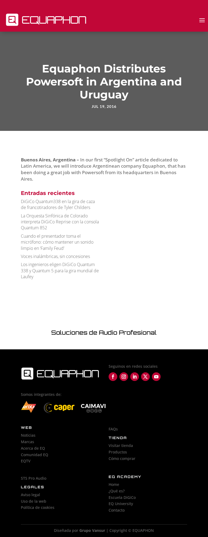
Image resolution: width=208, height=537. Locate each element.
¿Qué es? (117, 490)
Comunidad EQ (34, 454)
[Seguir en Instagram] (123, 376)
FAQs (113, 429)
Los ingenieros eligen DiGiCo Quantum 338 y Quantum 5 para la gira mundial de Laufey (60, 270)
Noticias (28, 435)
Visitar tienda (121, 445)
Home (114, 484)
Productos (118, 452)
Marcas (27, 441)
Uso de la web (33, 501)
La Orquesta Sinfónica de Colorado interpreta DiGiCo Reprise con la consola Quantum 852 (60, 222)
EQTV (26, 460)
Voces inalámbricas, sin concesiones (55, 256)
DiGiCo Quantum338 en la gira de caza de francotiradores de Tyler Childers (58, 204)
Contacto (117, 510)
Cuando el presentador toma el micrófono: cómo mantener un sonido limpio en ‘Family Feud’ (57, 242)
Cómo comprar (122, 458)
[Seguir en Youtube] (156, 376)
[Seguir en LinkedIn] (134, 376)
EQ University (121, 503)
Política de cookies (37, 507)
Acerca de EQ (33, 448)
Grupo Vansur (92, 530)
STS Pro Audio (33, 478)
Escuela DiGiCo (122, 497)
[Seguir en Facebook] (113, 376)
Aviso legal (30, 494)
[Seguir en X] (145, 376)
